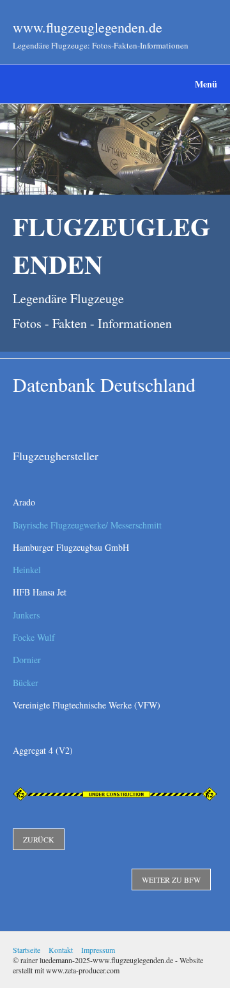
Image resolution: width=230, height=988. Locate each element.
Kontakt (61, 950)
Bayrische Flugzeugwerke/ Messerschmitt (87, 525)
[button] (39, 839)
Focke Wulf (34, 637)
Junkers (26, 615)
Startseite (26, 950)
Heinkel (27, 570)
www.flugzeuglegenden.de (87, 27)
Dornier (27, 660)
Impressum (98, 950)
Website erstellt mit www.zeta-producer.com (108, 965)
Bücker (25, 683)
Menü (206, 84)
